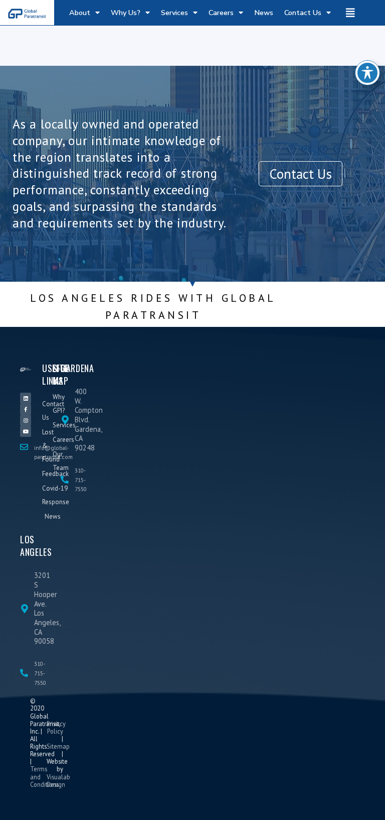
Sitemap (58, 746)
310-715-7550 (81, 479)
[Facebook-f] (25, 409)
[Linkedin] (25, 398)
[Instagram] (25, 420)
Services (174, 13)
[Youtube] (25, 431)
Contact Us (302, 13)
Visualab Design (58, 780)
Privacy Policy (56, 727)
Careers (221, 13)
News (263, 13)
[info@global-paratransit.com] (24, 447)
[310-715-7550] (65, 480)
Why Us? (125, 13)
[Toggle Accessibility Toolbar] (367, 73)
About (79, 13)
